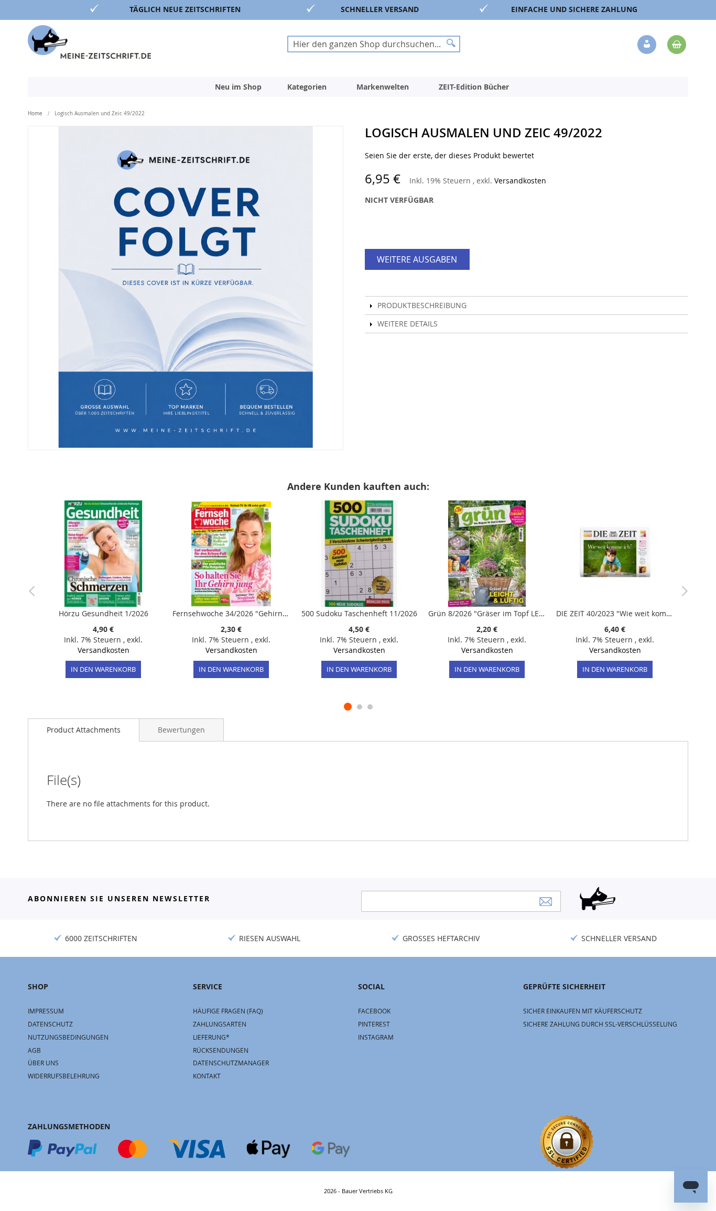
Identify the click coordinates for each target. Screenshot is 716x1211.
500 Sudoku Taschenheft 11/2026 (359, 613)
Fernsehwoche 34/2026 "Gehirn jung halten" (231, 613)
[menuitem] (238, 87)
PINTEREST (374, 1024)
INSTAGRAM (376, 1037)
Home (35, 113)
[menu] (358, 87)
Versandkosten (520, 181)
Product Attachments (84, 730)
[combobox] (373, 44)
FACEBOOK (374, 1011)
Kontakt (207, 1076)
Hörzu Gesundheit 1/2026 (103, 613)
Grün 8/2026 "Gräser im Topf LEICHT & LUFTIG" (487, 613)
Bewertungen (181, 730)
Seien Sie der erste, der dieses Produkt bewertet (449, 155)
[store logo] (89, 42)
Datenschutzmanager (231, 1063)
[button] (647, 45)
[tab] (83, 729)
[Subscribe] (545, 901)
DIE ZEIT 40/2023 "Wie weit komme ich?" (615, 613)
